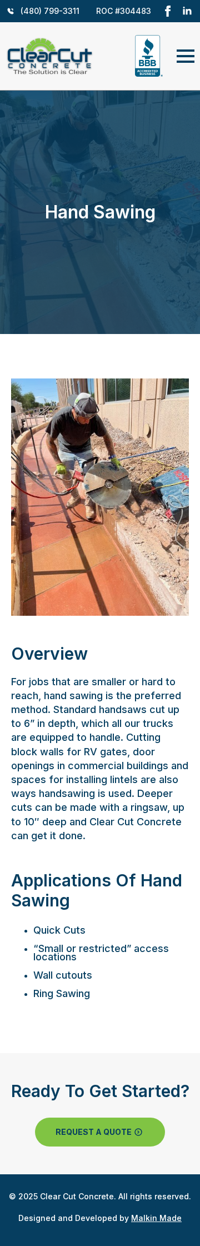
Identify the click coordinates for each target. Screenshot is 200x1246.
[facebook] (167, 11)
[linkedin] (187, 11)
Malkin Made (156, 1218)
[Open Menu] (185, 56)
